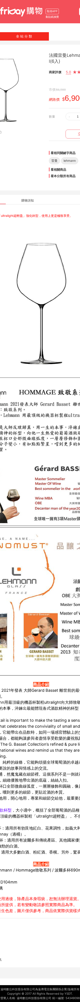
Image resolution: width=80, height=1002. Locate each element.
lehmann (70, 160)
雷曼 (54, 160)
